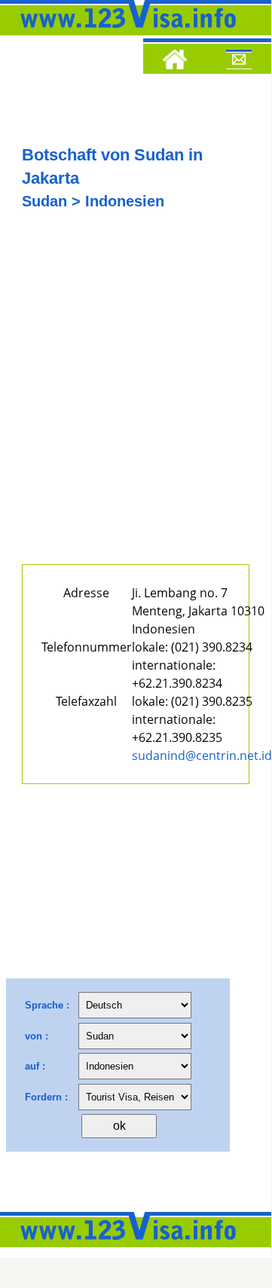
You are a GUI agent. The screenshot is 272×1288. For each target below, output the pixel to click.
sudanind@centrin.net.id (202, 755)
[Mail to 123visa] (238, 61)
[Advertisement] (135, 397)
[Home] (174, 61)
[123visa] (124, 32)
